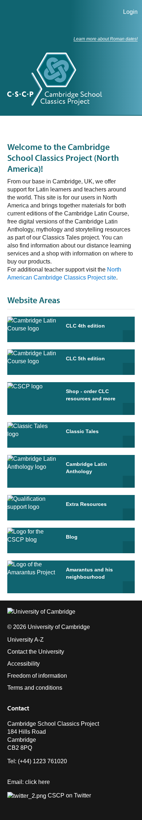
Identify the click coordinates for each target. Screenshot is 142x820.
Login (130, 12)
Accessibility (23, 664)
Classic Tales (82, 431)
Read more (129, 442)
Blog (72, 537)
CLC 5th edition (85, 358)
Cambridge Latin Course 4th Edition (129, 336)
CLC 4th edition (85, 326)
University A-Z (25, 640)
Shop (129, 409)
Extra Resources (86, 504)
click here (37, 782)
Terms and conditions (34, 688)
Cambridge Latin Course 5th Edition (129, 369)
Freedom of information (37, 676)
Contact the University (35, 652)
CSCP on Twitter (68, 795)
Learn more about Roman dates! (106, 38)
